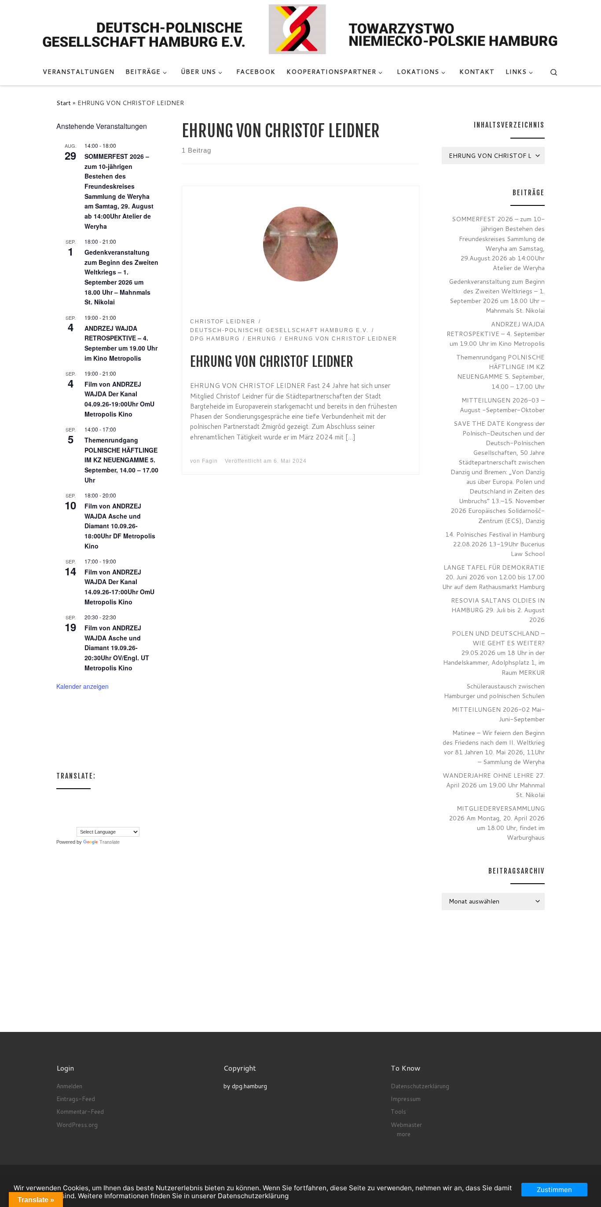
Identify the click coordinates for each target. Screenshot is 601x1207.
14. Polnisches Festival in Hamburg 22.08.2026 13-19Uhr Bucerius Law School (495, 544)
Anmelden (69, 1086)
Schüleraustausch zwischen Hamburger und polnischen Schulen (494, 690)
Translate (109, 842)
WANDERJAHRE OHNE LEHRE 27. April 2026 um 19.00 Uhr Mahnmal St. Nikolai (494, 785)
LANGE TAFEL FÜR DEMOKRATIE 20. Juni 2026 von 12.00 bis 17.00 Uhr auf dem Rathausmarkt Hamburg (493, 577)
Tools (398, 1111)
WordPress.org (77, 1124)
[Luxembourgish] (113, 811)
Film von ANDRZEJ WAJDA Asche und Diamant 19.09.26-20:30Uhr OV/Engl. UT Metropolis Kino (116, 647)
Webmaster (406, 1124)
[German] (122, 801)
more (403, 1134)
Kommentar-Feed (80, 1111)
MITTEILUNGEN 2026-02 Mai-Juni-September (498, 714)
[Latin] (95, 811)
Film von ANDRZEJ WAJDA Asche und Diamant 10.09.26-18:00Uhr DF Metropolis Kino (119, 525)
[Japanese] (87, 811)
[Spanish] (78, 820)
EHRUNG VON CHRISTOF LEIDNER (271, 361)
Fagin (210, 461)
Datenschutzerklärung (420, 1086)
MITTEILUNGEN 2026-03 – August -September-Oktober (502, 404)
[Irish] (69, 811)
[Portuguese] (69, 820)
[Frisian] (113, 801)
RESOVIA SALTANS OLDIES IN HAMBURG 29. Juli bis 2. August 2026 (498, 610)
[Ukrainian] (95, 820)
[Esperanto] (87, 801)
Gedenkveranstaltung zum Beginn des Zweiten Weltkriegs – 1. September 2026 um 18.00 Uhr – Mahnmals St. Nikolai (121, 277)
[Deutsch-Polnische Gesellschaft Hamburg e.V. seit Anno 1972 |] (300, 28)
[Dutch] (69, 801)
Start (63, 102)
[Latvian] (104, 811)
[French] (104, 801)
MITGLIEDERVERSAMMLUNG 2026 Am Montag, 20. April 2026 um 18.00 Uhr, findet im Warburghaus (497, 823)
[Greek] (60, 811)
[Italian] (78, 811)
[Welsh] (104, 820)
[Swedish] (87, 820)
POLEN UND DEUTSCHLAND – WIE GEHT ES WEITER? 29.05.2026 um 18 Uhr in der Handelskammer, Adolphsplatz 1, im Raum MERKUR (494, 653)
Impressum (406, 1098)
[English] (78, 801)
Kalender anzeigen (82, 686)
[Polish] (60, 820)
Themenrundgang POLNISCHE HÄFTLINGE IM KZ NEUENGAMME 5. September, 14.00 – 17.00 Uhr (121, 459)
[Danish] (60, 801)
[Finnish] (95, 801)
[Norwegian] (122, 811)
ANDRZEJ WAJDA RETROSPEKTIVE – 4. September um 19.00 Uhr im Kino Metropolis (496, 333)
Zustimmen (554, 1189)
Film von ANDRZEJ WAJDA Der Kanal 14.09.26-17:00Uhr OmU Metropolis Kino (119, 586)
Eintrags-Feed (75, 1098)
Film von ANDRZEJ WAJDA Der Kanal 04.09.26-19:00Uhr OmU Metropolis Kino (119, 399)
